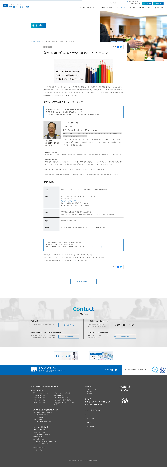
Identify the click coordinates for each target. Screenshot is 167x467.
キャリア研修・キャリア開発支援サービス (45, 386)
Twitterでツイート (121, 46)
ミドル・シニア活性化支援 (39, 427)
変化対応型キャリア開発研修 (41, 434)
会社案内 (142, 8)
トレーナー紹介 (90, 418)
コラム (150, 8)
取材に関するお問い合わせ (93, 405)
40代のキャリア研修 (39, 400)
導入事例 (133, 8)
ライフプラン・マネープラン (41, 443)
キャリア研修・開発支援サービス (107, 8)
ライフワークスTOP (35, 41)
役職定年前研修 (37, 436)
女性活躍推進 (59, 395)
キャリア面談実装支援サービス (42, 422)
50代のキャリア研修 (39, 402)
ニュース (88, 422)
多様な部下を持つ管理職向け (63, 400)
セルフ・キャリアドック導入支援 (42, 412)
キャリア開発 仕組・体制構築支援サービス (44, 410)
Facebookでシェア (118, 46)
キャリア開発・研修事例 (92, 410)
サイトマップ (142, 370)
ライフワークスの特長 (87, 8)
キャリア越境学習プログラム (41, 415)
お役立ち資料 (159, 8)
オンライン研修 (37, 450)
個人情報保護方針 (130, 370)
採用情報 (89, 393)
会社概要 (89, 391)
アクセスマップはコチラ (69, 201)
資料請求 (88, 399)
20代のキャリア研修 (39, 395)
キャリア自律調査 (38, 419)
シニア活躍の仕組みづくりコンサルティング (46, 441)
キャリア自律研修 (38, 417)
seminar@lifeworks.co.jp (93, 247)
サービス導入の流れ (39, 447)
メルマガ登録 (89, 427)
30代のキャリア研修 (39, 397)
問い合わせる (69, 336)
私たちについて (91, 389)
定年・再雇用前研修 (38, 439)
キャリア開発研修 (37, 390)
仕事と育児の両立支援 (61, 397)
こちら (74, 260)
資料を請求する (69, 325)
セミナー (124, 8)
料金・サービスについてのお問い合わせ (97, 402)
